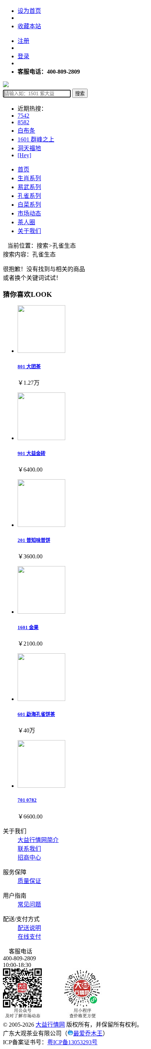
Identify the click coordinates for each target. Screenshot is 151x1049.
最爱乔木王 (88, 1033)
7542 (23, 115)
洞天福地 (29, 148)
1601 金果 (28, 627)
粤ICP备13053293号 (72, 1042)
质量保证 (29, 881)
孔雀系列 (29, 196)
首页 (23, 169)
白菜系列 (29, 205)
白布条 (26, 131)
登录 (23, 56)
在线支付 (29, 937)
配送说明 (29, 928)
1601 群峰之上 (36, 139)
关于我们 (29, 231)
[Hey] (24, 155)
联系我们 (29, 849)
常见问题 (29, 904)
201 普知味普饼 (34, 540)
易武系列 (29, 187)
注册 (23, 41)
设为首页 (29, 11)
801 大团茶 (29, 366)
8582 (23, 122)
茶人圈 (26, 222)
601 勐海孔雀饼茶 (36, 714)
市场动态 (29, 213)
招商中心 (29, 857)
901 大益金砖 (31, 453)
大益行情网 (50, 1025)
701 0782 (27, 800)
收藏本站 (29, 26)
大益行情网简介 (38, 840)
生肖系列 (29, 178)
